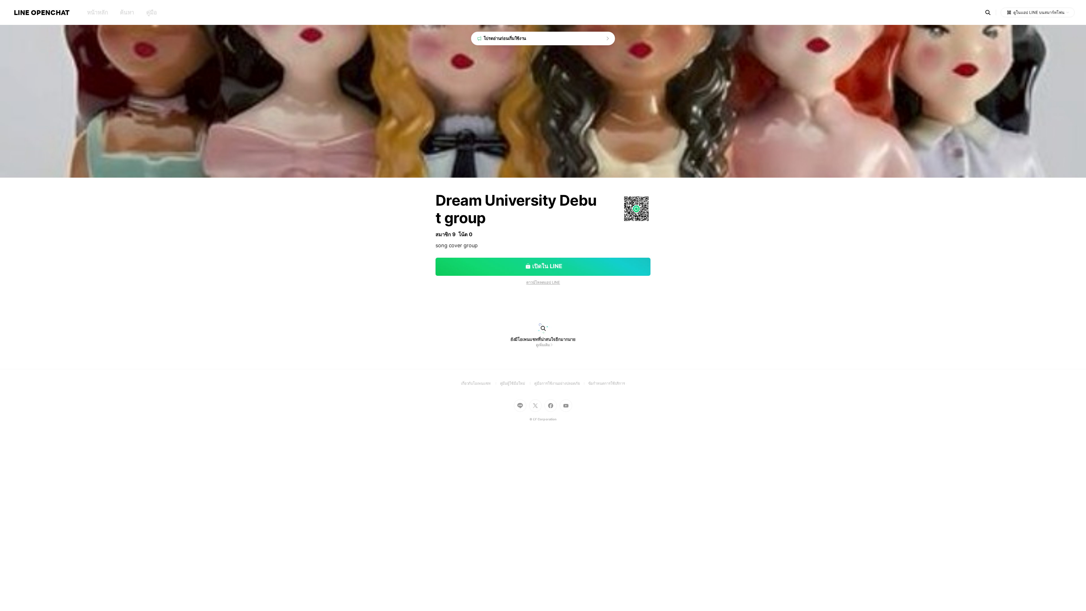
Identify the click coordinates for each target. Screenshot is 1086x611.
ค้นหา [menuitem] (127, 12)
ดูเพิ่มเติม (543, 345)
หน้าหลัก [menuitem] (97, 12)
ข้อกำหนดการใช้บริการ (606, 383)
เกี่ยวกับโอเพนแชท (480, 383)
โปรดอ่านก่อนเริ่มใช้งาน (505, 38)
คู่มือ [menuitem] (151, 12)
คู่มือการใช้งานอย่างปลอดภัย (561, 383)
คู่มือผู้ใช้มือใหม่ (517, 383)
